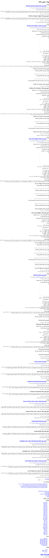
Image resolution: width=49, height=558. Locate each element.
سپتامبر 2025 (45, 509)
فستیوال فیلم (44, 554)
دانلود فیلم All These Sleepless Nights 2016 (36, 5)
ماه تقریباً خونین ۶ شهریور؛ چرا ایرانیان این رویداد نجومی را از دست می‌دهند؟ (35, 484)
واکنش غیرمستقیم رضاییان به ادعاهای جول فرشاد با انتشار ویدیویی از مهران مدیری (34, 487)
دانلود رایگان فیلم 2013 (43, 540)
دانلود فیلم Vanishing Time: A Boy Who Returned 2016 (33, 441)
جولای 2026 (45, 503)
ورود (46, 549)
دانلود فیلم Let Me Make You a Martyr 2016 (35, 460)
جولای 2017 (45, 519)
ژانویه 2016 (45, 534)
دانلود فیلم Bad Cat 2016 (40, 361)
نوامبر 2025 (45, 507)
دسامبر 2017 (45, 515)
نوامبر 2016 (45, 525)
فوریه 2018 (45, 513)
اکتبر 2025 (45, 508)
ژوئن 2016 (45, 529)
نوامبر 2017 (45, 516)
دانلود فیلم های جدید (44, 544)
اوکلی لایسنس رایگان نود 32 (44, 493)
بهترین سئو (47, 495)
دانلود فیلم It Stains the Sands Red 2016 (36, 381)
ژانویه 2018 (45, 514)
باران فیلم (45, 538)
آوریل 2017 (45, 522)
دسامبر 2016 (45, 524)
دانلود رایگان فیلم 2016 (39, 27)
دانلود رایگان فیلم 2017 (43, 543)
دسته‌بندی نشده (44, 545)
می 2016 (45, 530)
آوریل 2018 (45, 511)
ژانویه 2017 (45, 523)
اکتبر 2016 (45, 526)
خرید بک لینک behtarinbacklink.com (43, 491)
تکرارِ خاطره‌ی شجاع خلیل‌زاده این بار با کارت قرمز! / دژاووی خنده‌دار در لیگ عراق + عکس (32, 483)
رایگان (48, 496)
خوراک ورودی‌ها (44, 550)
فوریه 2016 (45, 533)
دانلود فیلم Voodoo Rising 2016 (39, 421)
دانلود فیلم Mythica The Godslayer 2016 (36, 25)
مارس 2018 (45, 512)
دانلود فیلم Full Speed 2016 (39, 275)
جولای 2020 (45, 510)
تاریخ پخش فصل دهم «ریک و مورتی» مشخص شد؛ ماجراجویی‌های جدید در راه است (34, 486)
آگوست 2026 (45, 502)
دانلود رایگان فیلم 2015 (43, 541)
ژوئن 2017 (45, 520)
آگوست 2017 (45, 518)
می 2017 (45, 521)
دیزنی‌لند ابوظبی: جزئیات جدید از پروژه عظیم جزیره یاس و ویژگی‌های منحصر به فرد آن (33, 485)
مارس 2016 (45, 532)
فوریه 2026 (45, 505)
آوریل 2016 (45, 531)
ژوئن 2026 (45, 504)
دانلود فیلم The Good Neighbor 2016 (37, 138)
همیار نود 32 (47, 494)
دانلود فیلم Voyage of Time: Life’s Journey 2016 (34, 401)
